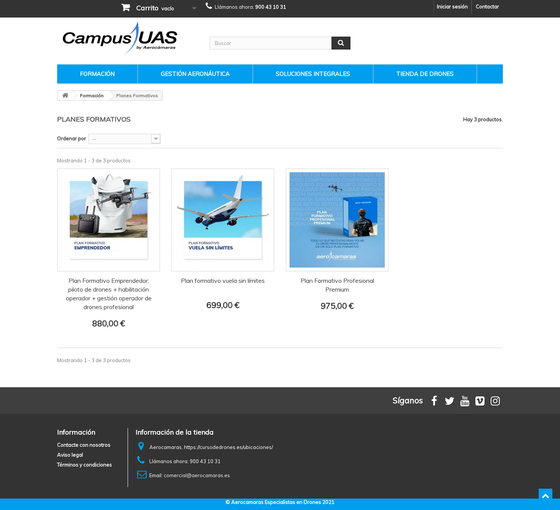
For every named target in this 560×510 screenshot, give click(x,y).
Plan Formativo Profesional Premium (337, 285)
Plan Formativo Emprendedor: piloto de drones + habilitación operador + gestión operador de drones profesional (109, 294)
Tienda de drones (425, 73)
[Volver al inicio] (65, 95)
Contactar (487, 6)
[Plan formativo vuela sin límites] (222, 220)
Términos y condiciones (84, 465)
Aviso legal (70, 455)
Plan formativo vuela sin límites (223, 280)
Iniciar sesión (452, 6)
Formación (97, 73)
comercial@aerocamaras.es (197, 475)
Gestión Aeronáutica (195, 73)
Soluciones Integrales (313, 73)
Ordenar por (71, 138)
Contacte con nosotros (83, 445)
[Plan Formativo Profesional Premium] (337, 220)
